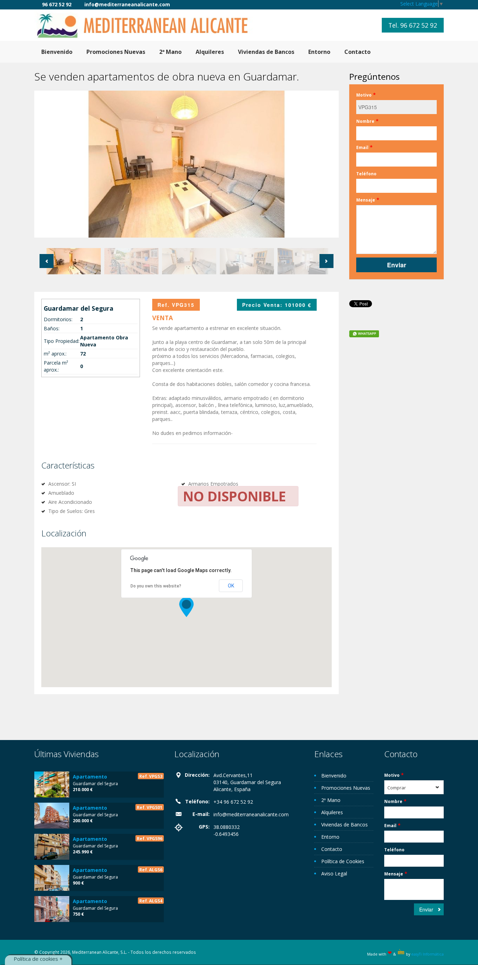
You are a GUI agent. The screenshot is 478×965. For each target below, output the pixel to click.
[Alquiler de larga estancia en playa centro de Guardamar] (51, 878)
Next (326, 261)
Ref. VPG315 (176, 304)
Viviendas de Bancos (266, 52)
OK (231, 586)
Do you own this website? (156, 586)
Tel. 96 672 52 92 (412, 25)
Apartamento (90, 776)
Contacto (357, 52)
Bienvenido (56, 52)
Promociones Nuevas (115, 52)
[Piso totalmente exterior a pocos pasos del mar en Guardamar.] (51, 784)
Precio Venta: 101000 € (276, 304)
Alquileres (210, 52)
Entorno (319, 52)
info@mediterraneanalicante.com (251, 814)
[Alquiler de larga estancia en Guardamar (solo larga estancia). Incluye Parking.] (51, 909)
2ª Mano (170, 52)
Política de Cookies (342, 861)
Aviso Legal (334, 873)
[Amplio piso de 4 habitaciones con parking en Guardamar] (51, 847)
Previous (47, 261)
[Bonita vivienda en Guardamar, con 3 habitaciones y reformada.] (51, 816)
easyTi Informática (427, 954)
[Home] (147, 25)
